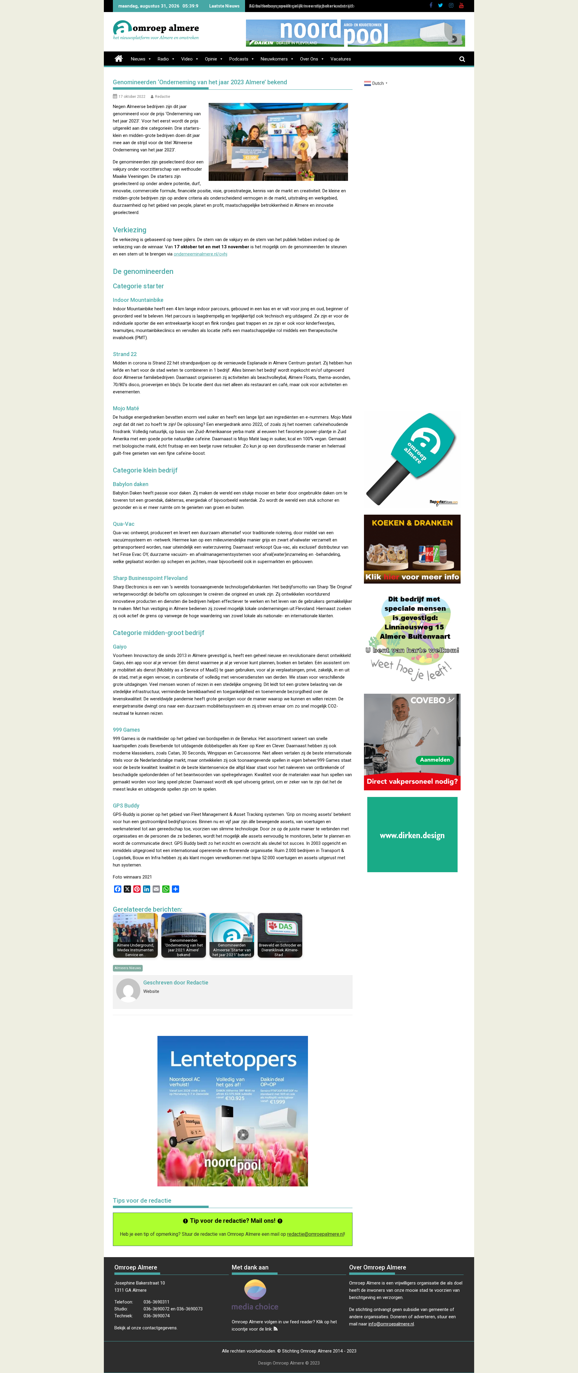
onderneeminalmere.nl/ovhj (200, 254)
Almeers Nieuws (128, 968)
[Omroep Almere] (119, 58)
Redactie (162, 97)
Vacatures (341, 59)
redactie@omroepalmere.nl (315, 1234)
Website (151, 991)
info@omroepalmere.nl (391, 1324)
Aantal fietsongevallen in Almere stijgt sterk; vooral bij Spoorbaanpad (321, 6)
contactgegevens (159, 1328)
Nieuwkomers (274, 59)
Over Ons (309, 59)
